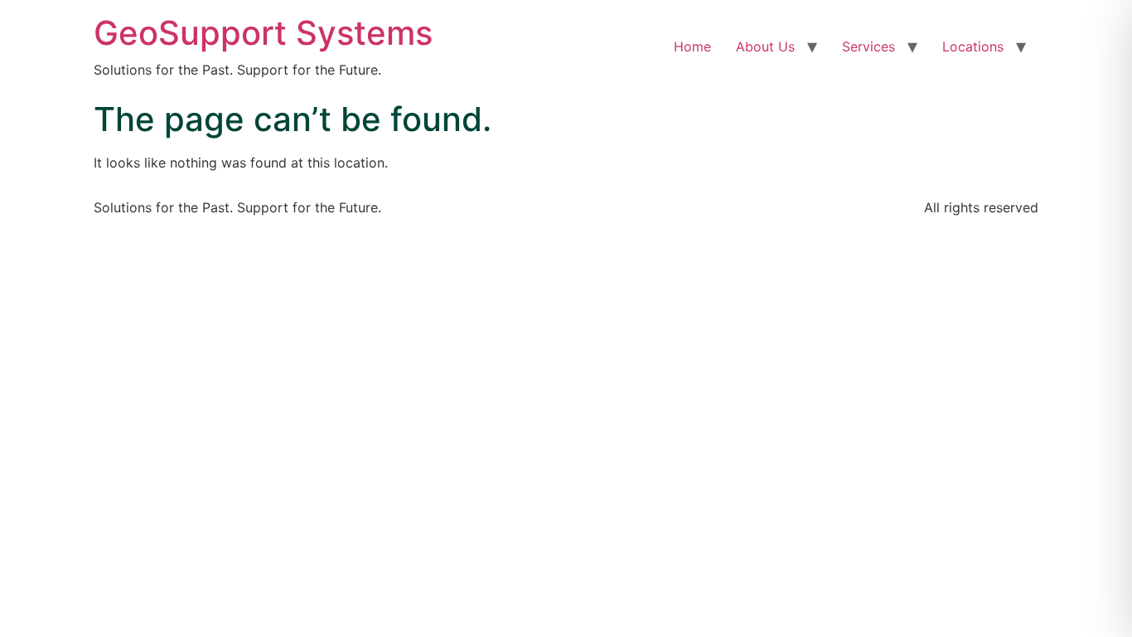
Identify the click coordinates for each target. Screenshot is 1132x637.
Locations (973, 46)
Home (692, 46)
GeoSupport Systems (263, 32)
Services (868, 46)
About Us (765, 46)
